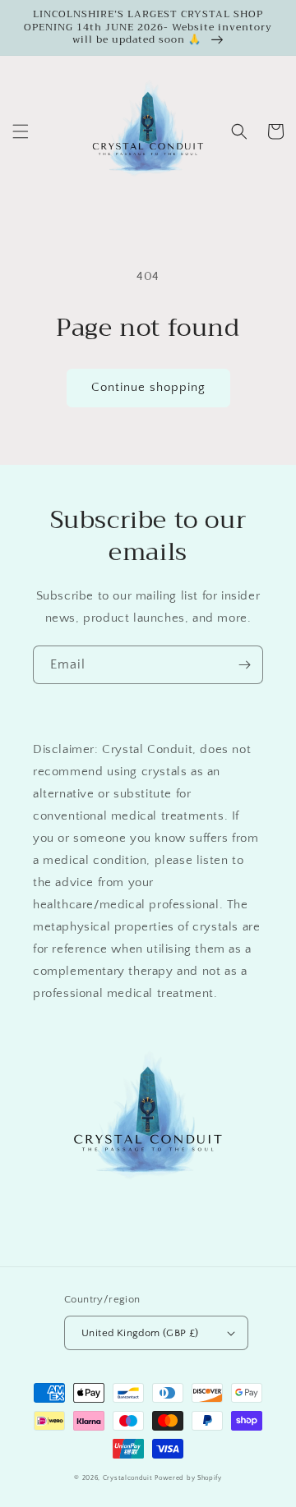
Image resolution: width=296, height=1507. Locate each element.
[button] (20, 131)
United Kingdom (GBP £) (140, 1333)
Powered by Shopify (188, 1478)
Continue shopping (148, 387)
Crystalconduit (128, 1478)
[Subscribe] (244, 665)
